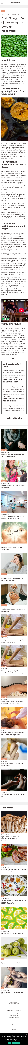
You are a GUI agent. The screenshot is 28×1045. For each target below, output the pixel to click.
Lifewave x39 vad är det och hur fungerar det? (11, 548)
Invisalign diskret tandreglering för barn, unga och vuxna (12, 579)
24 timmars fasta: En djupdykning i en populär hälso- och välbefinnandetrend (13, 902)
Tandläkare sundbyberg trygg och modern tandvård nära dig (12, 517)
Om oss (14, 1032)
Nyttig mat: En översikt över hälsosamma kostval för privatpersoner (10, 838)
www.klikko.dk (15, 1017)
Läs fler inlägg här (14, 418)
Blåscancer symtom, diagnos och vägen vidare (12, 764)
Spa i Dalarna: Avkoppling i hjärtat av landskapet (13, 610)
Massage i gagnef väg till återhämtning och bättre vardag (12, 672)
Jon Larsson (16, 14)
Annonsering (14, 1029)
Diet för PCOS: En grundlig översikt (12, 933)
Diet (3, 11)
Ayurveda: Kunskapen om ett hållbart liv (13, 795)
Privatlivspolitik (16, 1042)
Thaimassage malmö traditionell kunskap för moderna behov (12, 703)
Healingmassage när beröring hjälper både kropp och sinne (13, 641)
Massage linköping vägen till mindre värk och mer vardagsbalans (12, 734)
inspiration (4, 450)
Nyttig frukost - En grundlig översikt (12, 963)
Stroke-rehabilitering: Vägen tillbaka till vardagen (13, 487)
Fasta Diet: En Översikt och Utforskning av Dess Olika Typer (13, 870)
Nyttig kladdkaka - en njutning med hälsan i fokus (12, 993)
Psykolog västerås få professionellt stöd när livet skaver (12, 456)
